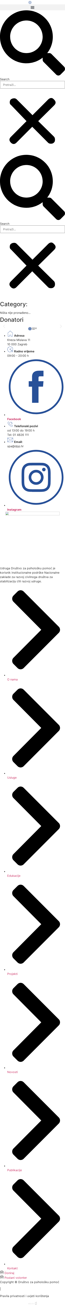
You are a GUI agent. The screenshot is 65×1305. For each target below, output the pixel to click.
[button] (32, 7)
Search (4, 79)
